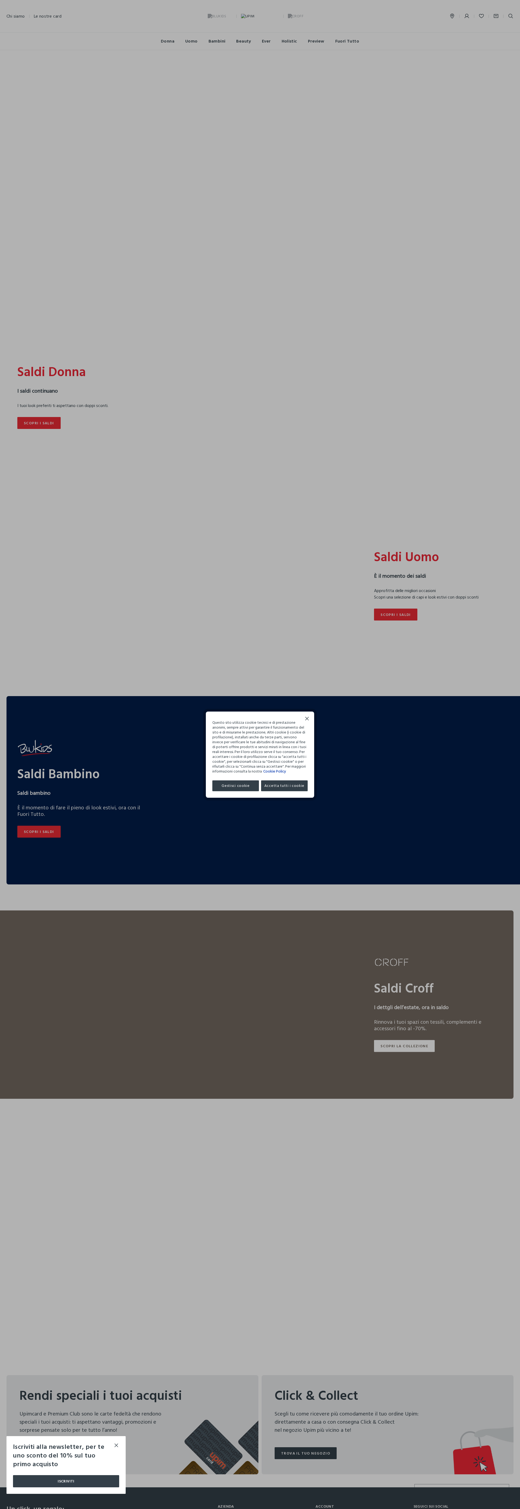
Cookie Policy (274, 771)
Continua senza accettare (307, 719)
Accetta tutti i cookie (284, 786)
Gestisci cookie (236, 786)
